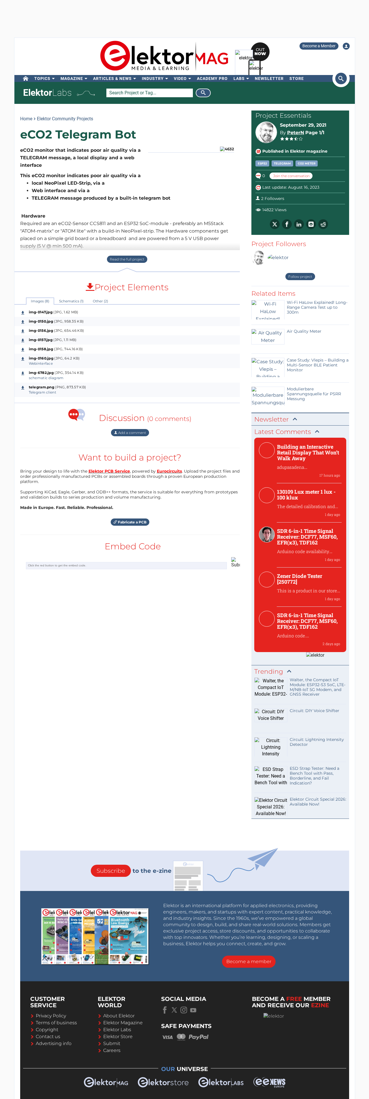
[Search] (203, 93)
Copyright (47, 1029)
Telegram (282, 163)
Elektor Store (118, 1036)
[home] (26, 78)
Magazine (72, 78)
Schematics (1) (71, 301)
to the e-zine (134, 870)
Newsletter (269, 78)
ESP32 (262, 163)
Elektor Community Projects (65, 118)
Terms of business (56, 1022)
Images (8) (40, 301)
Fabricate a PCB (131, 522)
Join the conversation (291, 176)
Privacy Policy (51, 1016)
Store (296, 78)
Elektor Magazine (123, 1022)
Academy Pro (212, 78)
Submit (111, 1043)
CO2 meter (306, 163)
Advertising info (53, 1043)
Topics (42, 78)
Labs (239, 78)
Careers (112, 1050)
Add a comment (131, 432)
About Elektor (119, 1016)
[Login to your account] (346, 46)
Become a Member (319, 46)
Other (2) (100, 301)
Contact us (48, 1036)
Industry (153, 78)
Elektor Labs (117, 1029)
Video (180, 78)
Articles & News (112, 78)
